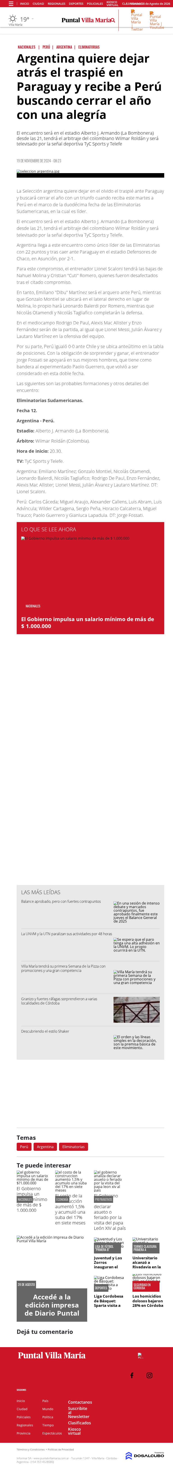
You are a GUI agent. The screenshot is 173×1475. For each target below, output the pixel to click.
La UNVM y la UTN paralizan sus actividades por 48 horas (66, 933)
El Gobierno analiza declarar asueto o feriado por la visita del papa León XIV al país (110, 1212)
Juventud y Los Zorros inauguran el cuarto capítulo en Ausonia (108, 1267)
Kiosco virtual (112, 4)
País (45, 1401)
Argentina (45, 1146)
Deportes (76, 3)
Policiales (95, 3)
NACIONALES (25, 1199)
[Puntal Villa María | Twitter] (137, 29)
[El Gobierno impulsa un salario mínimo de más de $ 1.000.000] (32, 1183)
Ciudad (38, 3)
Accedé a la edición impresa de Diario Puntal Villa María (52, 1309)
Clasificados (79, 1422)
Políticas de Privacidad (61, 1449)
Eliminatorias (73, 1146)
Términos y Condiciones (31, 1449)
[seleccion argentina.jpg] (90, 174)
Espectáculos (52, 1433)
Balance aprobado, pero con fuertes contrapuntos (61, 901)
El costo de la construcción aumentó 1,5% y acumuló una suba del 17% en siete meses (70, 1209)
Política (47, 1417)
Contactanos (80, 1402)
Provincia (23, 1433)
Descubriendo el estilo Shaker (45, 1031)
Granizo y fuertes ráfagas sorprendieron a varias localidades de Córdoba (59, 1001)
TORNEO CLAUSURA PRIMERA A (145, 1248)
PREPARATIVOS (103, 1199)
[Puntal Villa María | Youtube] (157, 27)
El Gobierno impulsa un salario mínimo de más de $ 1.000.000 (87, 622)
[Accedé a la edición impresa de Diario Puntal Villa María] (52, 1261)
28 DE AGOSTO (26, 1284)
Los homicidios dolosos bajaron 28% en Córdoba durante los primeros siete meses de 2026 (147, 1308)
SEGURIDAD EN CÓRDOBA (142, 1286)
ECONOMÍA (62, 1199)
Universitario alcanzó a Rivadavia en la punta (146, 1264)
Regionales (56, 3)
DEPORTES (101, 1287)
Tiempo (48, 1425)
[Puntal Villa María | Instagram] (149, 1375)
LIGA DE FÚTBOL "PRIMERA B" (104, 1248)
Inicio (24, 3)
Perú (24, 1146)
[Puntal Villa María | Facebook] (132, 1375)
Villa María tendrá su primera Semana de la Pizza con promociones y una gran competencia (63, 968)
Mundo (47, 1409)
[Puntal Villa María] (52, 1358)
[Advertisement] (90, 790)
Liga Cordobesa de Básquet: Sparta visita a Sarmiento (108, 1303)
